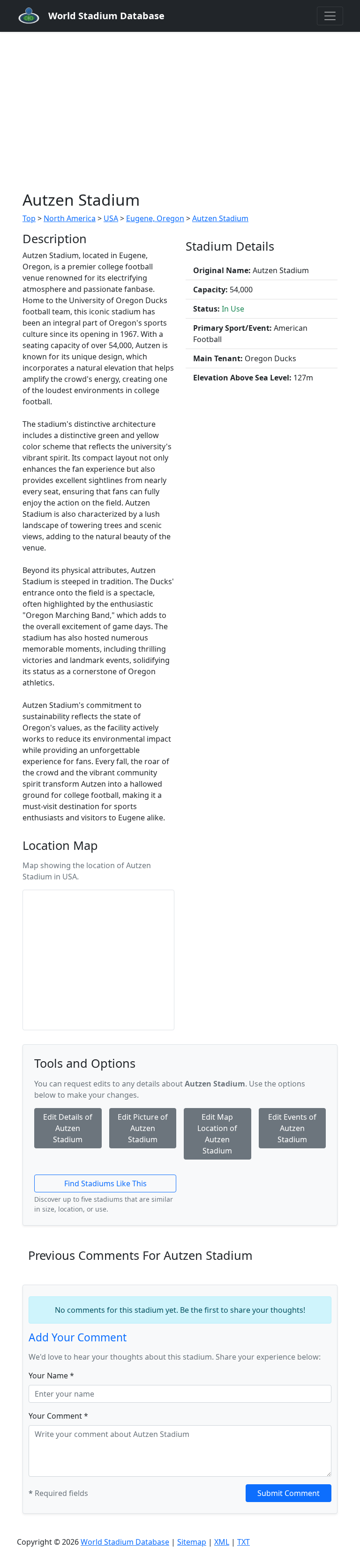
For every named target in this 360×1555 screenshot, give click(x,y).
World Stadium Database (125, 1542)
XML (221, 1542)
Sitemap (191, 1542)
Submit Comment (288, 1493)
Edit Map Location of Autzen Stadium (217, 1134)
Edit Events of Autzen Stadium (292, 1128)
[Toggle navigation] (330, 16)
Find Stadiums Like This (105, 1183)
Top (29, 218)
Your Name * (51, 1375)
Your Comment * (58, 1416)
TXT (243, 1542)
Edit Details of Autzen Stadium (67, 1128)
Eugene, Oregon (155, 218)
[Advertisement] (180, 102)
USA (111, 218)
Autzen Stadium (220, 218)
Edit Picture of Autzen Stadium (143, 1128)
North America (70, 218)
